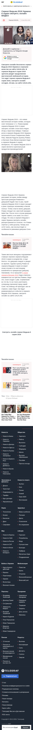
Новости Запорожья (6, 454)
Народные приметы (22, 601)
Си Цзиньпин (7, 603)
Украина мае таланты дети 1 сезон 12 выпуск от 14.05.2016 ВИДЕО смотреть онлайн (21, 386)
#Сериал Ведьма (11, 398)
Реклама (5, 695)
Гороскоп (22, 535)
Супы (21, 648)
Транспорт (6, 489)
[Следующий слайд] (31, 6)
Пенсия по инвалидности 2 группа (8, 646)
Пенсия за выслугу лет (7, 662)
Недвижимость (8, 492)
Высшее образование (23, 456)
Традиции (22, 605)
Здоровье (21, 508)
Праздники (22, 591)
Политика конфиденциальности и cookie (16, 686)
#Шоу (7, 396)
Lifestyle (20, 531)
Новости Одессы (8, 447)
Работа (21, 439)
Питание (22, 515)
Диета (21, 518)
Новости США (7, 538)
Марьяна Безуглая (6, 627)
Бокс (20, 487)
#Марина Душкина (17, 396)
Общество (21, 432)
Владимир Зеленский (6, 596)
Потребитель (23, 538)
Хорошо (25, 727)
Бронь (21, 570)
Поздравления (24, 557)
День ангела (23, 611)
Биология (6, 518)
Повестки (22, 567)
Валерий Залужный (6, 612)
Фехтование (23, 500)
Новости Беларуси (6, 551)
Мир (2, 531)
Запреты (22, 608)
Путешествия (23, 544)
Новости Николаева (6, 472)
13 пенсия (6, 641)
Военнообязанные (25, 577)
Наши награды (7, 698)
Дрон (4, 521)
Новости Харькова (6, 440)
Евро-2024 (22, 497)
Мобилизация (23, 563)
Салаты (21, 654)
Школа (21, 452)
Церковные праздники (23, 596)
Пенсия (4, 637)
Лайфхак (22, 551)
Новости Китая (8, 547)
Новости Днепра (8, 444)
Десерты (22, 651)
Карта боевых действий (7, 568)
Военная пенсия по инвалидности (8, 652)
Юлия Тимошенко (9, 623)
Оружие (5, 579)
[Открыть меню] (2, 2)
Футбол (21, 484)
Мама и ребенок (24, 512)
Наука (3, 508)
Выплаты (22, 442)
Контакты (5, 702)
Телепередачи (17, 240)
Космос (5, 515)
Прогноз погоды (24, 463)
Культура (22, 547)
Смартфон (6, 524)
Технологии (7, 512)
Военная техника (8, 585)
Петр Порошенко (8, 620)
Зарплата (22, 436)
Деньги (5, 485)
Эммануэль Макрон (7, 607)
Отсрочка (22, 574)
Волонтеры (7, 582)
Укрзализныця (7, 501)
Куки (15, 727)
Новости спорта (23, 480)
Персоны (4, 591)
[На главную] (16, 2)
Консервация (23, 644)
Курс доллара (7, 498)
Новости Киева (8, 436)
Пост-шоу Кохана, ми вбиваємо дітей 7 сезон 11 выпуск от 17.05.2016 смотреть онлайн (21, 371)
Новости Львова (8, 451)
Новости (4, 432)
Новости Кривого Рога (8, 459)
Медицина (22, 449)
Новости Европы (8, 535)
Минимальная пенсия (7, 657)
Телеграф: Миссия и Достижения (13, 711)
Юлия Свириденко (9, 631)
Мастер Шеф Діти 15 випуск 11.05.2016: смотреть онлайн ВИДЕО (20, 245)
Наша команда (7, 705)
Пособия (22, 460)
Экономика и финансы (6, 481)
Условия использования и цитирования (15, 692)
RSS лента (6, 714)
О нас (4, 682)
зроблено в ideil (6, 724)
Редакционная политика (10, 689)
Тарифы (5, 495)
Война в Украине (7, 563)
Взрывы (5, 572)
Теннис (21, 490)
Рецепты (21, 637)
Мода (21, 541)
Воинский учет (24, 580)
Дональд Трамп (8, 600)
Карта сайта (6, 708)
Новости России (8, 541)
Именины (22, 615)
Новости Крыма (8, 469)
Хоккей (21, 493)
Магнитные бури (24, 554)
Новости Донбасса (6, 464)
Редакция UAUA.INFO (14, 20)
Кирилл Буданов (8, 616)
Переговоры (7, 575)
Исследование (24, 524)
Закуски (21, 657)
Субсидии (22, 446)
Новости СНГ (7, 544)
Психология (23, 521)
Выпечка (22, 641)
